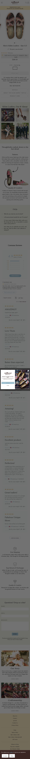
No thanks (8, 385)
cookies (11, 752)
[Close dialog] (28, 370)
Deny (12, 756)
